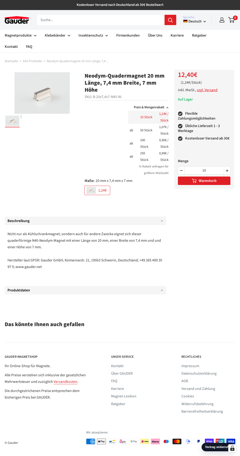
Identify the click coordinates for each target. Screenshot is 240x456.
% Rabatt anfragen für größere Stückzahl (154, 169)
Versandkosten (65, 381)
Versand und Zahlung (198, 388)
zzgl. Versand (207, 90)
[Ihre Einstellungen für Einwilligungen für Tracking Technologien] (232, 448)
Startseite (11, 61)
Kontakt (11, 46)
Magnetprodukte (18, 35)
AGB (184, 381)
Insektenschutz (91, 35)
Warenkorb (208, 180)
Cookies (187, 396)
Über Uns (155, 35)
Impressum (190, 366)
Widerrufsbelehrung (197, 404)
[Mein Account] (222, 20)
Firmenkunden (128, 35)
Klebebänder (55, 35)
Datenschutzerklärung (199, 373)
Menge (183, 161)
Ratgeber (199, 35)
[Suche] (170, 20)
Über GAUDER (122, 373)
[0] (231, 20)
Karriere (177, 35)
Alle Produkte (32, 61)
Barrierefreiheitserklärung (202, 411)
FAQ (29, 46)
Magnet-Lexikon (123, 396)
